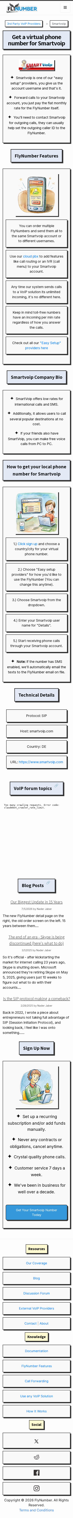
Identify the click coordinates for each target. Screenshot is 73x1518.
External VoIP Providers (36, 1308)
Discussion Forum (36, 1293)
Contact (30, 1323)
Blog (36, 1278)
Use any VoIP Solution (36, 1396)
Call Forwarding (36, 1381)
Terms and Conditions (36, 1510)
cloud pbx (30, 256)
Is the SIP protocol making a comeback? (36, 998)
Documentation (36, 1351)
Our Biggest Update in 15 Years (36, 902)
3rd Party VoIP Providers (23, 23)
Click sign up (27, 544)
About (44, 1323)
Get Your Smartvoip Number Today (36, 1212)
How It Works (36, 1411)
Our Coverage (36, 1263)
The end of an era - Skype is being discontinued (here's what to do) (37, 940)
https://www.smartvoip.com (41, 762)
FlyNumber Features (36, 1366)
